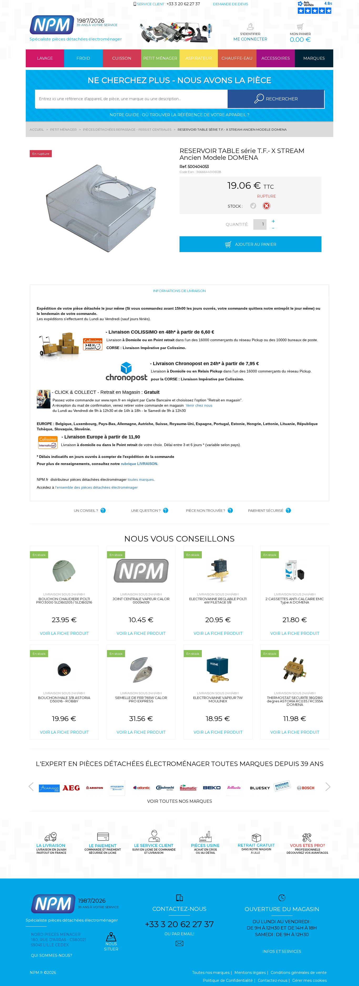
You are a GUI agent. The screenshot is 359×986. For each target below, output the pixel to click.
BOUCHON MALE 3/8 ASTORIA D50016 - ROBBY (64, 699)
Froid (83, 58)
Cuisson (121, 58)
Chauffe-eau (237, 58)
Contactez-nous (272, 980)
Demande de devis (230, 4)
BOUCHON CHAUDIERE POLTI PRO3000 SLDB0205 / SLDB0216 (64, 600)
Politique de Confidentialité (228, 980)
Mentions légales (250, 972)
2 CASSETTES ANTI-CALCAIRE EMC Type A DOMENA (295, 600)
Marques (314, 58)
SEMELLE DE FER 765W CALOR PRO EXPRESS (141, 699)
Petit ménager (160, 58)
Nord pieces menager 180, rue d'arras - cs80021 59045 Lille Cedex (58, 939)
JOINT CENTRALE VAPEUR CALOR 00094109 (141, 600)
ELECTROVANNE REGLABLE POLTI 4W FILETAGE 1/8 (218, 600)
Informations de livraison (179, 291)
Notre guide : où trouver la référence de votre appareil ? (179, 114)
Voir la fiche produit (64, 633)
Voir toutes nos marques (179, 801)
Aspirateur (199, 58)
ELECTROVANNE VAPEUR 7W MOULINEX (218, 699)
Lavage (45, 58)
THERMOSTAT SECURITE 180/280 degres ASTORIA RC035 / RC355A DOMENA (295, 701)
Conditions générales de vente (299, 972)
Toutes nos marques (210, 972)
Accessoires (275, 58)
